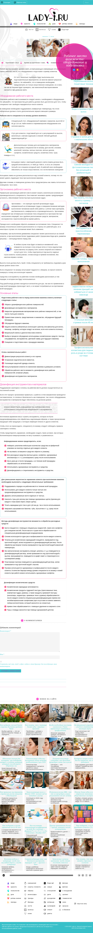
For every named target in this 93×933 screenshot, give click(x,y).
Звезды (82, 24)
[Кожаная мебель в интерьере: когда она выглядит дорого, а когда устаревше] (13, 856)
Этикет (49, 910)
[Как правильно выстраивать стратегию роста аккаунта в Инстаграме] (13, 789)
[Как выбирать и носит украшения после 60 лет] (13, 822)
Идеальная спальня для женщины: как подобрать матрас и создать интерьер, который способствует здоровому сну (11, 762)
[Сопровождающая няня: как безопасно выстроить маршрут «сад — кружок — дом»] (38, 856)
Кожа (54, 29)
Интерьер (50, 902)
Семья (49, 887)
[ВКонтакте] (74, 70)
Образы (30, 891)
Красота (27, 24)
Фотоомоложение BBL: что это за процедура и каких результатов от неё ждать (60, 794)
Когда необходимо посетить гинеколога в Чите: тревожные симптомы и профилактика (60, 728)
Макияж (45, 36)
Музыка (65, 906)
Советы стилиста (34, 887)
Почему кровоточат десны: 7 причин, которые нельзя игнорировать (60, 827)
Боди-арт (65, 29)
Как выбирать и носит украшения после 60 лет (11, 826)
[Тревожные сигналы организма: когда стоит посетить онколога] (62, 856)
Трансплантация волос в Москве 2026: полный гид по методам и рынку (36, 794)
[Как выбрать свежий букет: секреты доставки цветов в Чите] (13, 722)
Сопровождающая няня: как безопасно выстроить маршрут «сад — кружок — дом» (36, 861)
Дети (49, 894)
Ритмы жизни (67, 24)
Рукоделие (51, 898)
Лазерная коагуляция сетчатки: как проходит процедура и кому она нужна (60, 760)
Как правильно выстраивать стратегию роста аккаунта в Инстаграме (11, 794)
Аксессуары (32, 894)
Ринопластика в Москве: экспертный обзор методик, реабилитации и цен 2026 (36, 760)
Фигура (65, 883)
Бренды (31, 902)
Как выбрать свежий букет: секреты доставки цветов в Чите (11, 727)
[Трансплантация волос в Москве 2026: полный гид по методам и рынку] (38, 789)
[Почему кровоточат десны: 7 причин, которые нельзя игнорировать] (62, 822)
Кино (64, 902)
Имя (2, 654)
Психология (41, 24)
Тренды (31, 898)
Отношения (51, 891)
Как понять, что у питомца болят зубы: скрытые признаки (36, 727)
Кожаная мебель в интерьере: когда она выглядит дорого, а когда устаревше (11, 861)
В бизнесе (66, 910)
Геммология (67, 898)
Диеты (49, 913)
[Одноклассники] (77, 70)
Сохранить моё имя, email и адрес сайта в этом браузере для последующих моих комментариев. (28, 665)
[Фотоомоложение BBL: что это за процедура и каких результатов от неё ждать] (62, 789)
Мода (15, 24)
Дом (53, 24)
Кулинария (51, 906)
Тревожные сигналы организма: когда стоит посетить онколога (60, 861)
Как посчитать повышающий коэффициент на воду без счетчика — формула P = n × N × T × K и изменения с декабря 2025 (36, 829)
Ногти (31, 29)
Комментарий (5, 631)
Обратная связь (21, 2)
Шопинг (65, 894)
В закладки (7, 2)
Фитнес (65, 887)
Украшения (32, 883)
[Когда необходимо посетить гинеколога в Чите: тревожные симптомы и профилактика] (62, 722)
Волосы (42, 29)
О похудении (67, 891)
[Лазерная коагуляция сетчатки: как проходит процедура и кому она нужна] (62, 755)
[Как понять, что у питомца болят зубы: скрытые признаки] (38, 722)
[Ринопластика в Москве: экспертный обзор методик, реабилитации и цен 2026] (38, 755)
